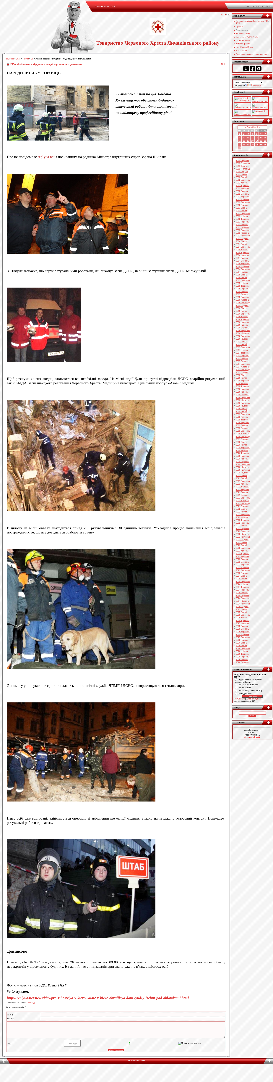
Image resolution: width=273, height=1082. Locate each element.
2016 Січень (241, 308)
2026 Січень (241, 643)
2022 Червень (242, 523)
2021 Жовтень (242, 500)
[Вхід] (229, 15)
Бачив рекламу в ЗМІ (248, 684)
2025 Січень (241, 609)
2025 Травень (242, 620)
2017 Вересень (243, 364)
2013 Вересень (243, 230)
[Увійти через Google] (258, 68)
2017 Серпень (242, 361)
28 (265, 144)
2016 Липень (242, 325)
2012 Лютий (241, 177)
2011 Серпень (242, 160)
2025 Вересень (243, 632)
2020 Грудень (242, 473)
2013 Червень (242, 222)
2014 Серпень (242, 261)
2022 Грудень (242, 539)
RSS (113, 6)
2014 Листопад (243, 269)
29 (239, 148)
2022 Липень (242, 526)
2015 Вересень (243, 297)
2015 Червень (242, 289)
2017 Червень (242, 355)
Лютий (26, 59)
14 (265, 137)
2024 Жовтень (242, 601)
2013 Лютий (241, 210)
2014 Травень (242, 252)
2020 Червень (242, 456)
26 (32, 59)
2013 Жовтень (242, 233)
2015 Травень (242, 286)
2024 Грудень (242, 606)
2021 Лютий (241, 478)
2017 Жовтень (242, 367)
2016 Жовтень (242, 333)
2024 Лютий (241, 579)
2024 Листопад (243, 604)
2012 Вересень (243, 197)
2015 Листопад (243, 302)
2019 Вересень (243, 431)
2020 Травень (242, 453)
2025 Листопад (243, 637)
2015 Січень (241, 275)
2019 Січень (241, 408)
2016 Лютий (241, 311)
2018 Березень (243, 381)
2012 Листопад (243, 202)
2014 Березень (243, 247)
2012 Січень (241, 174)
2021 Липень (242, 492)
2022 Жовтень (242, 534)
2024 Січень (241, 576)
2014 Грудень (242, 272)
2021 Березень (243, 481)
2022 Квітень (242, 517)
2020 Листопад (243, 470)
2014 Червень (242, 255)
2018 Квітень (242, 383)
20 (261, 141)
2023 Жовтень (242, 567)
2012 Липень (242, 191)
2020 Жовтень (242, 467)
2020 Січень (241, 442)
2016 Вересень (243, 330)
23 (244, 144)
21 (265, 141)
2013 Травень (242, 219)
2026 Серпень (242, 662)
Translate (257, 86)
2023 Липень (242, 559)
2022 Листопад (243, 537)
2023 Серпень (242, 562)
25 (252, 144)
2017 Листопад (243, 369)
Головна (10, 59)
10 (248, 137)
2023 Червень (242, 556)
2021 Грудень (242, 506)
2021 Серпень (242, 495)
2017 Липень (242, 358)
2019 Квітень (242, 417)
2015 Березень (243, 280)
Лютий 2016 (252, 127)
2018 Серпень (242, 395)
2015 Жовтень (242, 300)
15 (239, 141)
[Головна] (222, 15)
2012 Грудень (242, 205)
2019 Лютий (241, 411)
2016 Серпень (242, 328)
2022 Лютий (241, 512)
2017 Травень (242, 353)
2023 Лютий (241, 545)
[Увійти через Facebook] (252, 68)
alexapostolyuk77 (252, 737)
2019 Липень (242, 425)
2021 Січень (241, 475)
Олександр (31, 1003)
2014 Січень (241, 241)
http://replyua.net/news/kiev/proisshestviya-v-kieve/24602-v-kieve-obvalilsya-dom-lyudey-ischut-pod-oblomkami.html (98, 998)
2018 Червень (242, 389)
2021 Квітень (242, 484)
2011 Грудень (242, 171)
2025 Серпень (242, 629)
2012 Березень (243, 180)
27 (261, 144)
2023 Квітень (242, 551)
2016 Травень (242, 319)
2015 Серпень (242, 294)
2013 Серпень (242, 227)
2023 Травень (242, 553)
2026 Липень (242, 659)
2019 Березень (243, 414)
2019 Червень (242, 422)
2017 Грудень (242, 372)
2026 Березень (243, 648)
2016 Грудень (242, 339)
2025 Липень (242, 626)
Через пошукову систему (250, 690)
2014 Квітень (242, 250)
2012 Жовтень (242, 199)
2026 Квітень (242, 651)
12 (257, 137)
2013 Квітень (242, 216)
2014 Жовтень (242, 266)
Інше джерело (244, 693)
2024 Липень (242, 592)
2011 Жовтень (242, 166)
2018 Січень (241, 375)
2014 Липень (242, 258)
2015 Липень (242, 291)
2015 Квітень (242, 283)
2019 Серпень (242, 428)
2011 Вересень (243, 163)
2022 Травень (242, 520)
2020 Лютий (241, 445)
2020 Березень (243, 447)
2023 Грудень (242, 573)
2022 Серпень (242, 528)
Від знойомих (244, 687)
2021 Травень (242, 487)
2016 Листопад (243, 336)
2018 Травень (242, 386)
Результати (239, 699)
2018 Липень (242, 392)
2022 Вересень (243, 531)
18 (252, 141)
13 (261, 137)
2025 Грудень (242, 640)
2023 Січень (241, 542)
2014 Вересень (243, 263)
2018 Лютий (241, 378)
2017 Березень (243, 347)
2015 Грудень (242, 305)
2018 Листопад (243, 403)
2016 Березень (243, 314)
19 (257, 141)
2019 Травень (242, 420)
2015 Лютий (241, 277)
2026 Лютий (241, 645)
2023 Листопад (243, 570)
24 (248, 144)
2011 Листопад (243, 169)
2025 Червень (242, 623)
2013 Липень (242, 224)
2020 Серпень (242, 461)
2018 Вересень (243, 397)
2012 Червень (242, 188)
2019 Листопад (243, 436)
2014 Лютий (241, 244)
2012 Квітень (242, 183)
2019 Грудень (242, 439)
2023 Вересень (243, 565)
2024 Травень (242, 587)
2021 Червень (242, 489)
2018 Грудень (242, 406)
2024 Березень (243, 581)
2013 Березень (243, 213)
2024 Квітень (242, 584)
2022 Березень (243, 514)
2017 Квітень (242, 350)
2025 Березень (243, 615)
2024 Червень (242, 590)
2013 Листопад (243, 236)
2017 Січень (241, 342)
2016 (18, 59)
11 (252, 137)
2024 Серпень (242, 595)
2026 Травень (242, 654)
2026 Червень (242, 657)
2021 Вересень (243, 498)
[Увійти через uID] (246, 68)
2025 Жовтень (242, 634)
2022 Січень (241, 509)
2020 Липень (242, 459)
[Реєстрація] (226, 15)
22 (239, 144)
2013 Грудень (242, 238)
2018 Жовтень (242, 400)
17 (248, 141)
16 (244, 141)
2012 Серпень (242, 194)
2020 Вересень (243, 464)
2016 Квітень (242, 316)
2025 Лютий (241, 612)
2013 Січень (241, 208)
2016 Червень (242, 322)
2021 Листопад (243, 503)
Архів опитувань (254, 699)
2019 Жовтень (242, 434)
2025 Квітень (242, 618)
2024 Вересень (243, 598)
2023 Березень (243, 548)
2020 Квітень (242, 450)
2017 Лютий (241, 344)
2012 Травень (242, 185)
